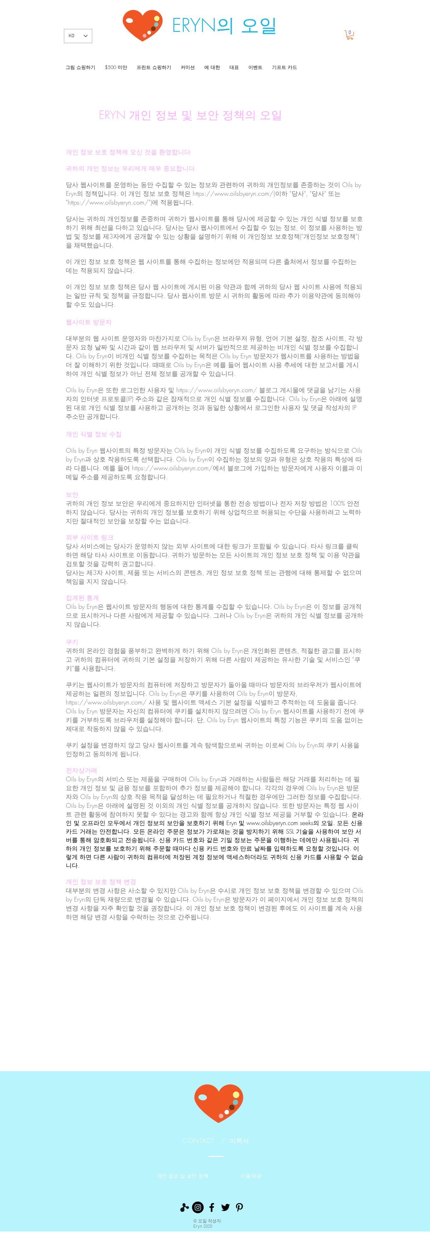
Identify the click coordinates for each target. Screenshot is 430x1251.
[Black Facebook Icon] (212, 1207)
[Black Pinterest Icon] (239, 1207)
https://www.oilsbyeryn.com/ (108, 202)
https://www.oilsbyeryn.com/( (234, 193)
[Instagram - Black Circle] (198, 1207)
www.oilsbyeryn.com (272, 823)
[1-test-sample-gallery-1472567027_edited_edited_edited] (184, 1207)
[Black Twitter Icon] (225, 1207)
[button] (350, 35)
